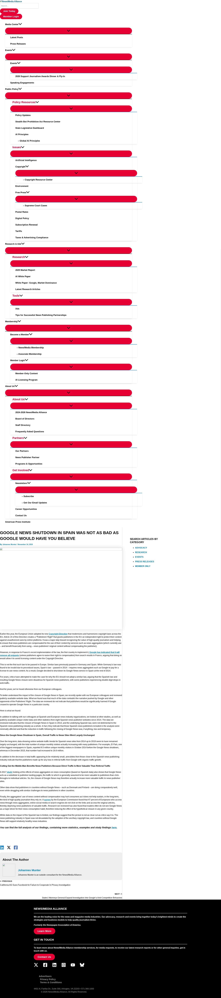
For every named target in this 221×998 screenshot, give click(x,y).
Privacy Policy (48, 979)
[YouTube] (73, 966)
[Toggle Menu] (68, 31)
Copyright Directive (58, 634)
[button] (9, 11)
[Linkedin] (2, 847)
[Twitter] (36, 966)
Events (139, 557)
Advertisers (45, 976)
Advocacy (141, 548)
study (9, 772)
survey (47, 800)
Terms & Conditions (51, 982)
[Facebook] (16, 847)
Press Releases (144, 562)
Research (141, 552)
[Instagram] (63, 966)
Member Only (142, 566)
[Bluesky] (82, 966)
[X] (9, 847)
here (114, 827)
